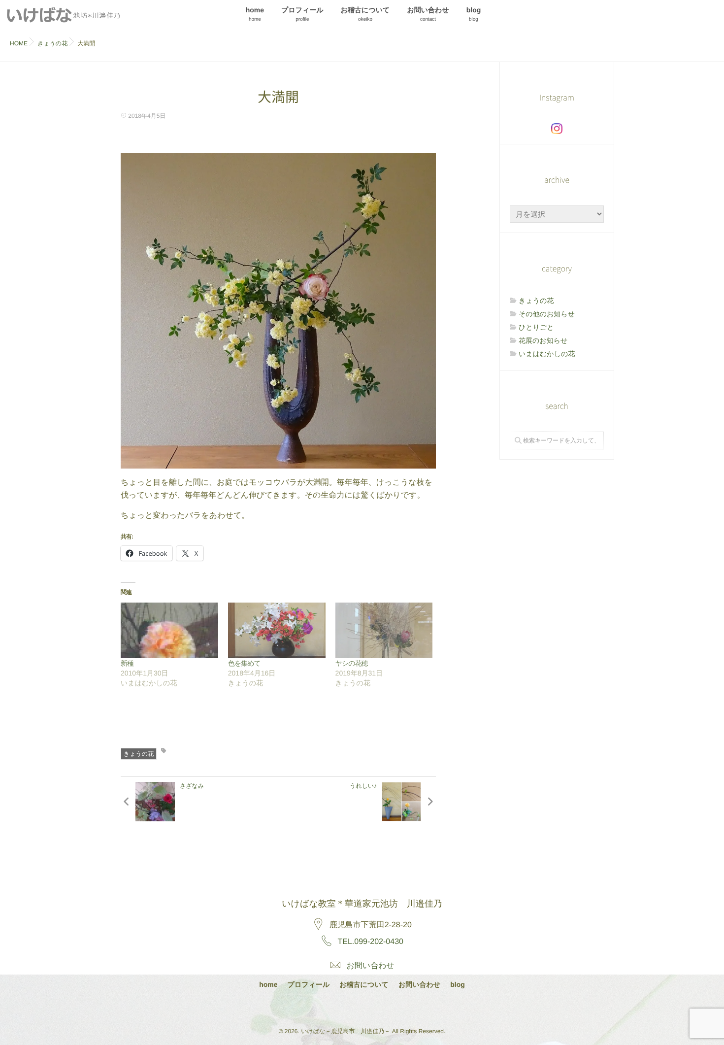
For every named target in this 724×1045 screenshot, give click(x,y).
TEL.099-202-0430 (370, 942)
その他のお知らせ (547, 314)
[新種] (169, 630)
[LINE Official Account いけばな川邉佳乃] (387, 1007)
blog (473, 14)
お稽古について (365, 14)
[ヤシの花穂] (384, 630)
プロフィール (302, 14)
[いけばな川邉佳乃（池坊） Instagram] (557, 128)
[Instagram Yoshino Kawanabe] (335, 1007)
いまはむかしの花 (547, 354)
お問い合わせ (428, 14)
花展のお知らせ (543, 340)
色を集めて (244, 663)
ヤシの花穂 (351, 663)
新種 (127, 663)
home (255, 14)
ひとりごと (536, 327)
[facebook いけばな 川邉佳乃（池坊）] (361, 1007)
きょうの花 (139, 753)
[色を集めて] (277, 630)
